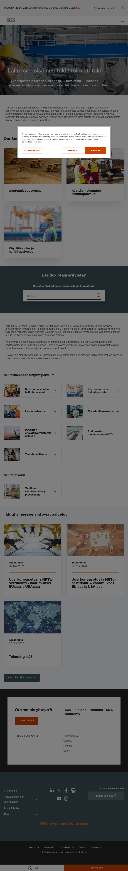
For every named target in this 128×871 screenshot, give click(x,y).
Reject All (72, 150)
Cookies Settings (32, 150)
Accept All (96, 150)
